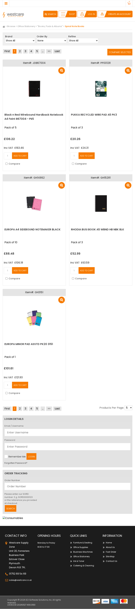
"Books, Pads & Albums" (50, 26)
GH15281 (105, 177)
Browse (11, 26)
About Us (110, 547)
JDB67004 (39, 63)
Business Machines (83, 551)
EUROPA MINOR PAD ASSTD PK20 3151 (28, 344)
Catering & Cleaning (83, 565)
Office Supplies (80, 547)
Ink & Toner (78, 561)
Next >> (49, 51)
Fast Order (111, 551)
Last (57, 51)
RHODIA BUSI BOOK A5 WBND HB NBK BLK (97, 229)
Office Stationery (26, 26)
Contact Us (111, 561)
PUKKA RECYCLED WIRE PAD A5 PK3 (94, 115)
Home (109, 542)
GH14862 (39, 177)
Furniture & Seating (82, 542)
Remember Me (17, 456)
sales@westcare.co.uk (20, 580)
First (7, 51)
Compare (14, 163)
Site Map (110, 556)
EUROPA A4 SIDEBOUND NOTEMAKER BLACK (32, 229)
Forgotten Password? (15, 463)
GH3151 (39, 292)
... (42, 51)
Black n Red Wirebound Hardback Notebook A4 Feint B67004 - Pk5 (33, 117)
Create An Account (119, 14)
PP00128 (105, 63)
